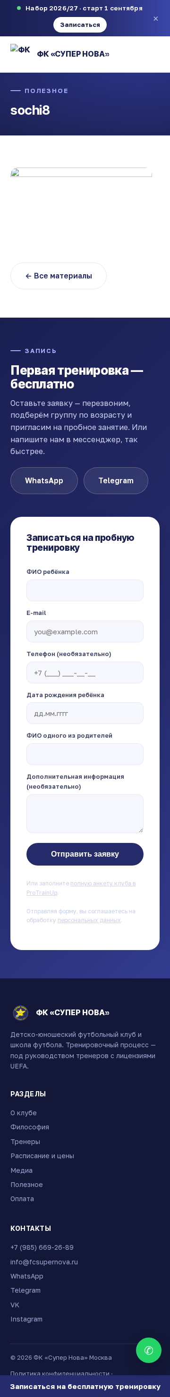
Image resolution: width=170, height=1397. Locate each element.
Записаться (80, 24)
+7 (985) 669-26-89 (42, 1247)
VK (14, 1305)
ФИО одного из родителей (69, 735)
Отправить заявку (85, 854)
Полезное (46, 90)
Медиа (21, 1170)
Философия (29, 1127)
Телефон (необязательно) (68, 653)
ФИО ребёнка (47, 571)
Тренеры (25, 1141)
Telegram (116, 480)
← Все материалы (58, 275)
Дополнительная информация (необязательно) (75, 781)
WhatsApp (44, 480)
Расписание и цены (42, 1156)
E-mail (36, 612)
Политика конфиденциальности (60, 1373)
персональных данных (89, 920)
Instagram (26, 1319)
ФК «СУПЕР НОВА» (73, 54)
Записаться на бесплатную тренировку (85, 1386)
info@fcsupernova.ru (44, 1262)
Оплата (22, 1199)
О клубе (23, 1113)
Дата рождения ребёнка (65, 694)
